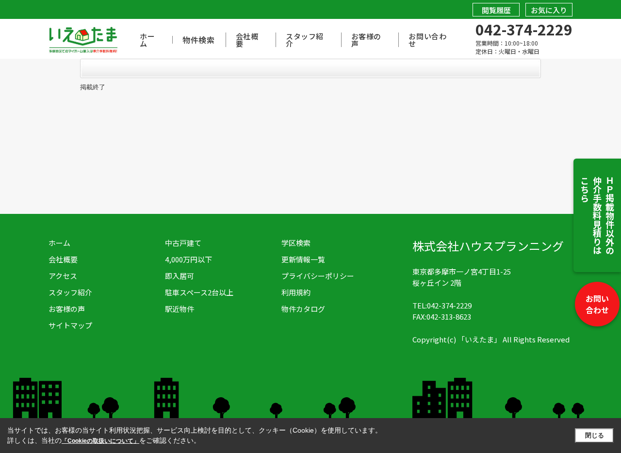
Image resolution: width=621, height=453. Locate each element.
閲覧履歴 (496, 10)
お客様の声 (366, 40)
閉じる (594, 435)
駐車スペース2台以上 (199, 292)
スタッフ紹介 (305, 40)
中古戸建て (183, 243)
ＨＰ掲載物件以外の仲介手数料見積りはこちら (597, 215)
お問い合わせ (597, 304)
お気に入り (549, 10)
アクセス (63, 276)
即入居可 (179, 276)
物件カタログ (303, 309)
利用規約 (295, 292)
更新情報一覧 (303, 259)
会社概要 (247, 40)
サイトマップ (70, 325)
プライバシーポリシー (317, 276)
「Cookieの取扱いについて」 (100, 440)
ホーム (147, 40)
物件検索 (198, 40)
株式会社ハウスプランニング (488, 245)
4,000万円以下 (188, 259)
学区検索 (295, 243)
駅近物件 (179, 309)
